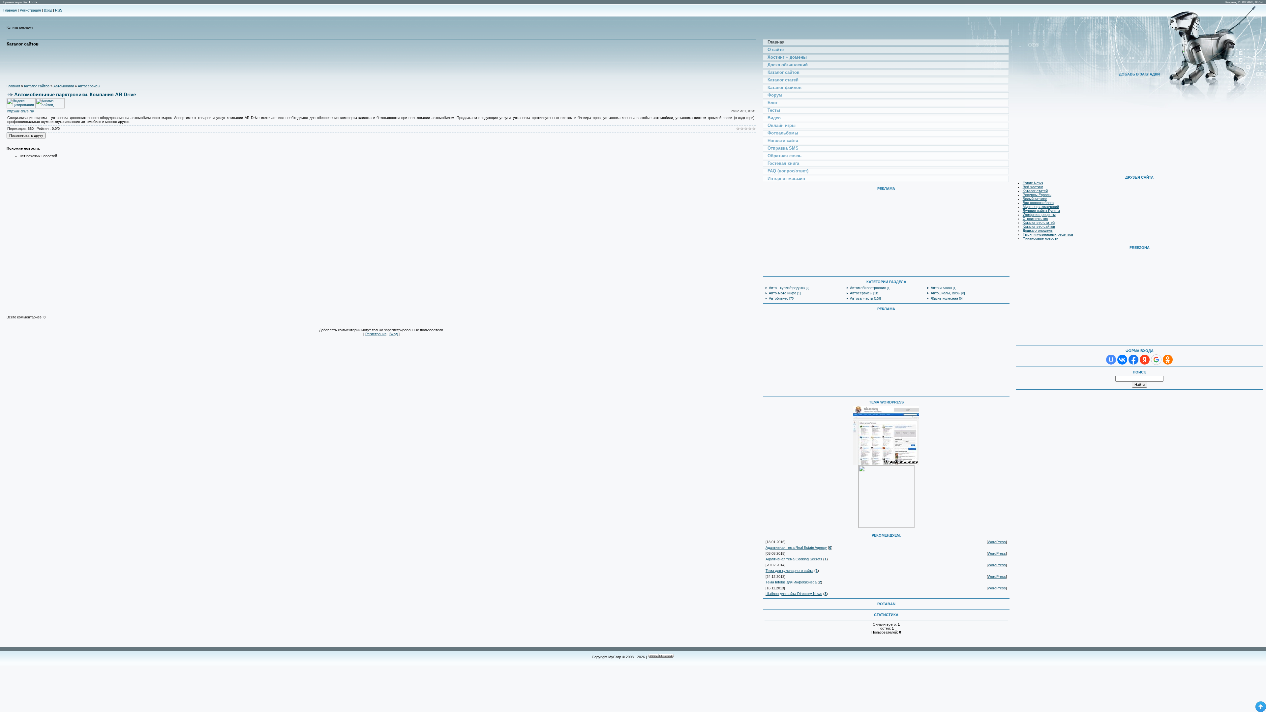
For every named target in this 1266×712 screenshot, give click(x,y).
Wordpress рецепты (1039, 215)
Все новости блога (1038, 203)
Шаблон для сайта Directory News (794, 594)
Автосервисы (89, 86)
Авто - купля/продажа (787, 288)
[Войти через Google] (1156, 359)
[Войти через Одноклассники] (1168, 360)
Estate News (1033, 183)
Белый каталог (1035, 199)
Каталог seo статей (1039, 222)
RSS (58, 10)
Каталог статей (1035, 191)
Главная (10, 10)
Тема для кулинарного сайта (789, 571)
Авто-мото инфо (782, 293)
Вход (48, 10)
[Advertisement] (127, 65)
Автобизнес (778, 298)
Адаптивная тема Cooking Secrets (794, 559)
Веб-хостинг (1033, 187)
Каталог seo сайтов (1039, 226)
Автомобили (63, 86)
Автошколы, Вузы (945, 293)
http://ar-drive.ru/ (20, 111)
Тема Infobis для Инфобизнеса (791, 582)
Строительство (1035, 219)
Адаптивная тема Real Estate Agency (796, 547)
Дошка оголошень (1038, 230)
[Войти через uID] (1111, 360)
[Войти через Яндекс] (1145, 360)
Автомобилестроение (868, 288)
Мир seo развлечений (1041, 207)
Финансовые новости (1040, 238)
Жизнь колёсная (944, 298)
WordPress (997, 542)
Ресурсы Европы (1037, 195)
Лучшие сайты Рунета (1041, 211)
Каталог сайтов (36, 86)
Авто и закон (941, 288)
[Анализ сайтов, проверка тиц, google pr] (50, 107)
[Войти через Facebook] (1133, 360)
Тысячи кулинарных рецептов (1048, 234)
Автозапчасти (861, 298)
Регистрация (30, 10)
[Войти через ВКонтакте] (1122, 360)
